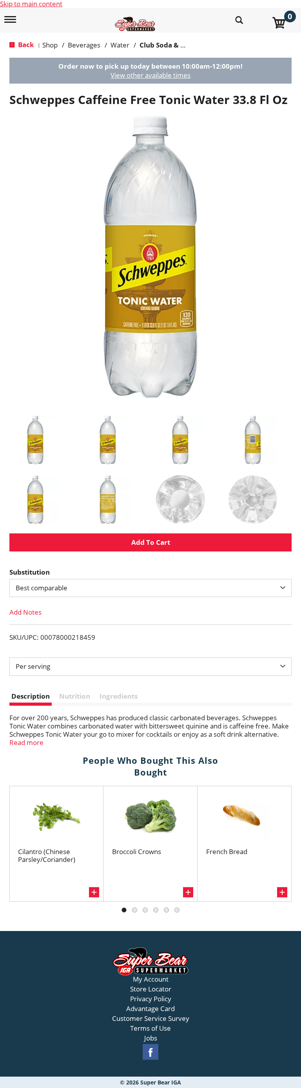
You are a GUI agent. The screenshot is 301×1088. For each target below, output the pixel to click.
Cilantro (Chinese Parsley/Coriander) (46, 855)
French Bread (226, 851)
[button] (35, 440)
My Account (151, 979)
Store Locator (150, 989)
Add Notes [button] (25, 612)
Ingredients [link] (119, 696)
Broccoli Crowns (136, 851)
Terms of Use (150, 1028)
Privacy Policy (150, 999)
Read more (26, 742)
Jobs (150, 1038)
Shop (50, 44)
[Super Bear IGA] (136, 19)
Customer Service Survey (150, 1018)
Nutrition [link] (74, 696)
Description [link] (30, 696)
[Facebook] (150, 1052)
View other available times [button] (150, 75)
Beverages (84, 44)
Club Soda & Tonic (169, 44)
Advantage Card (150, 1009)
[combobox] (150, 588)
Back (25, 44)
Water (120, 44)
